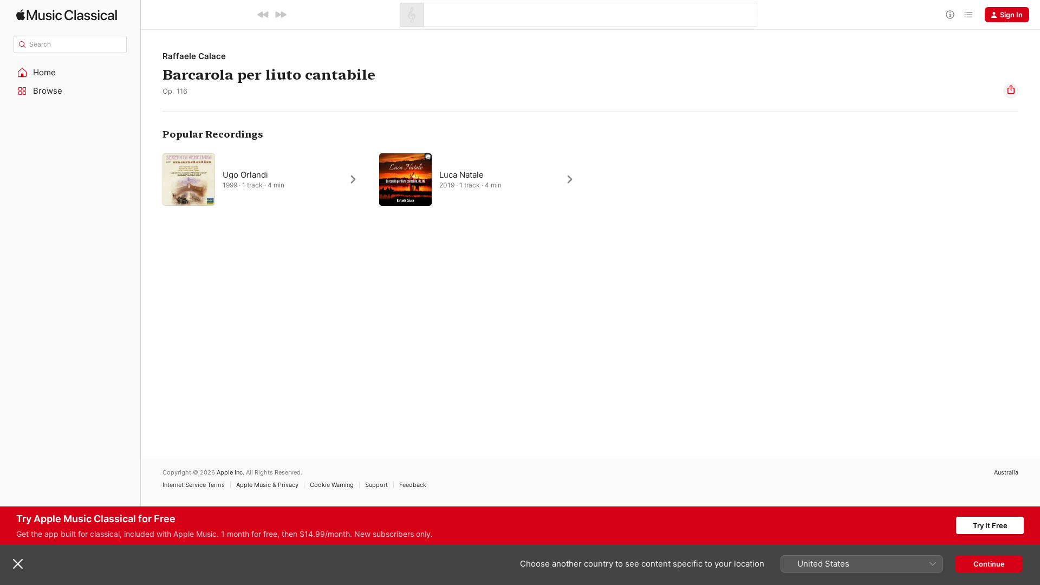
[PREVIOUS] (263, 14)
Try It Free (990, 525)
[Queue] (968, 14)
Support (376, 485)
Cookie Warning (332, 485)
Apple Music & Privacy (267, 485)
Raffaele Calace (194, 56)
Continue (989, 564)
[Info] (950, 14)
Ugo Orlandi (245, 175)
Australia (1006, 473)
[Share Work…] (1010, 91)
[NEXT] (280, 14)
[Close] (18, 564)
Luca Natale (461, 175)
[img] (66, 15)
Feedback (412, 485)
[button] (70, 72)
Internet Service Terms (193, 485)
